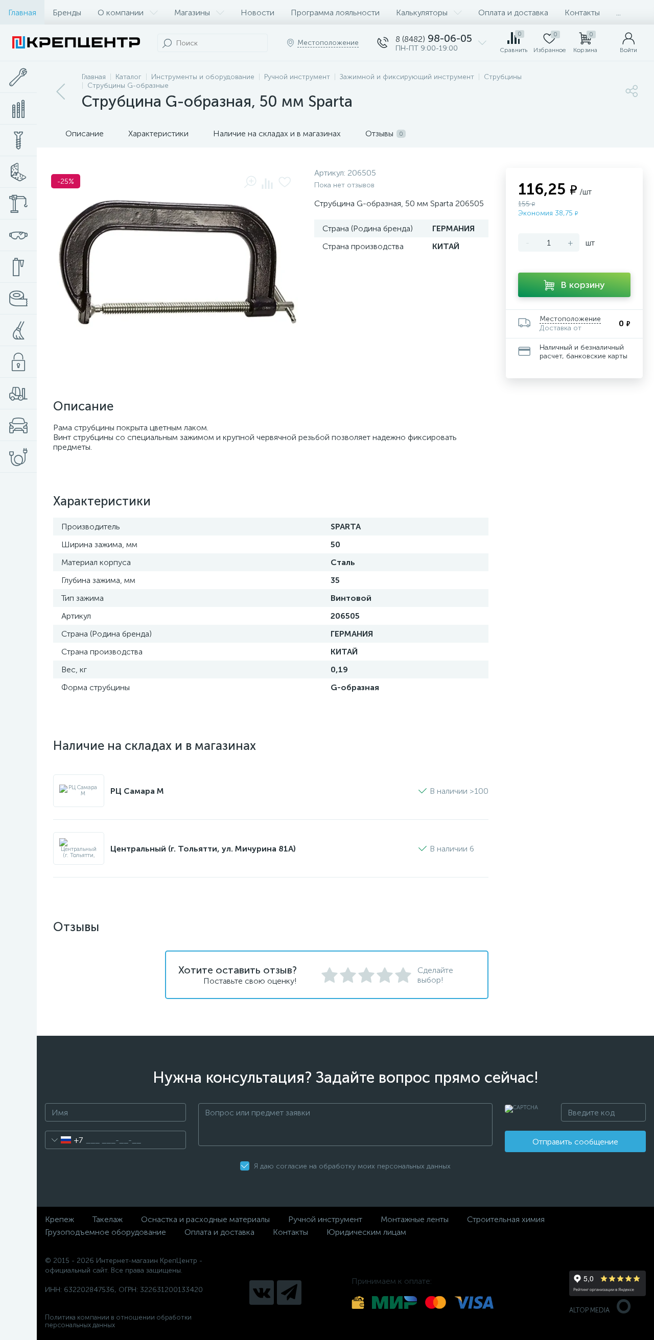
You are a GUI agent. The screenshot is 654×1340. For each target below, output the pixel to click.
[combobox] (64, 1140)
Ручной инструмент (325, 1219)
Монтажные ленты (415, 1219)
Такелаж (107, 1219)
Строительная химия (506, 1219)
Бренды (67, 12)
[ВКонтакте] (261, 1292)
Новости (257, 12)
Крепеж (59, 1219)
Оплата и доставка (513, 12)
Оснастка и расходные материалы (205, 1219)
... (618, 12)
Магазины (192, 12)
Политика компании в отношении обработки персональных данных (118, 1321)
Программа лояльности (335, 12)
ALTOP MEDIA (589, 1310)
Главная (22, 12)
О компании (121, 12)
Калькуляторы (422, 12)
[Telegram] (289, 1292)
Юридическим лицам (366, 1232)
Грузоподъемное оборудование (105, 1232)
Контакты (582, 12)
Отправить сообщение (575, 1142)
